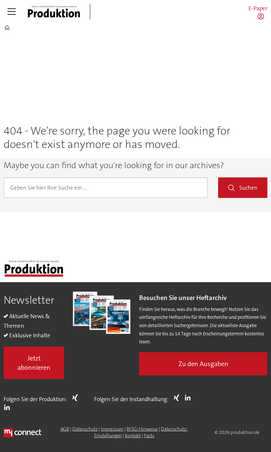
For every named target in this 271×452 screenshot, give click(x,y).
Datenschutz (84, 429)
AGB (64, 429)
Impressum (112, 429)
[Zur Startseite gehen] (53, 11)
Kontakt (133, 435)
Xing (77, 398)
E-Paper (258, 8)
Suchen (248, 187)
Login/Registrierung (262, 16)
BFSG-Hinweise (142, 429)
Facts (149, 435)
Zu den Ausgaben (203, 363)
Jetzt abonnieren (34, 363)
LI (9, 407)
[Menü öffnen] (11, 11)
